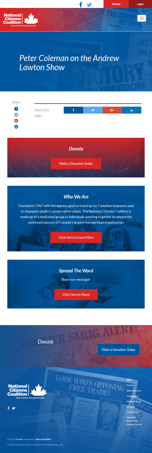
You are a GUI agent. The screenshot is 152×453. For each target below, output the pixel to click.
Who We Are (134, 390)
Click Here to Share (76, 294)
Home (130, 385)
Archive (131, 406)
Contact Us (133, 412)
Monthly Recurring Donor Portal (134, 421)
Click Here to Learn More (76, 237)
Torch (18, 439)
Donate (116, 4)
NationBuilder (43, 439)
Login (140, 4)
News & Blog (134, 401)
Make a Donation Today (76, 163)
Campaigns (133, 396)
